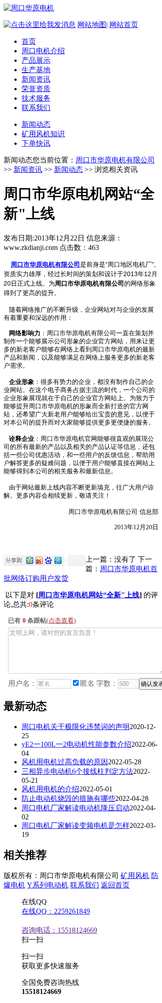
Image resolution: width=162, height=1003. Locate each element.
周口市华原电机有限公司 (115, 160)
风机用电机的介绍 (50, 789)
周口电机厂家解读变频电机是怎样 (76, 825)
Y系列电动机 (47, 885)
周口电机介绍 (43, 51)
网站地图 (91, 24)
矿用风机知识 (43, 134)
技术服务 (36, 98)
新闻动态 (36, 124)
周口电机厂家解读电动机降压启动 (76, 808)
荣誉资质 (36, 88)
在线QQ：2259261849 (56, 911)
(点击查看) (61, 620)
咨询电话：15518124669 (59, 930)
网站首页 (123, 24)
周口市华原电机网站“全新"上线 (89, 595)
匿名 (87, 683)
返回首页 (115, 885)
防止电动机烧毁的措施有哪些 (68, 798)
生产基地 (36, 70)
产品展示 (36, 60)
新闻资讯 (36, 79)
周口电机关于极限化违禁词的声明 (76, 726)
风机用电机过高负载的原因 (65, 762)
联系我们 (36, 107)
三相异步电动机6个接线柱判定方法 (77, 771)
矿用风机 (135, 875)
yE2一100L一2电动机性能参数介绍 (76, 744)
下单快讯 (36, 143)
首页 (29, 41)
